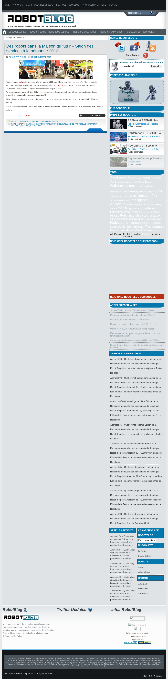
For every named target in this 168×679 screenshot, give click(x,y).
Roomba (149, 223)
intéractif (91, 124)
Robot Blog (43, 18)
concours (125, 192)
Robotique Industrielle (55, 662)
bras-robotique (141, 181)
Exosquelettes (17, 32)
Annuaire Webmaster (137, 636)
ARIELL (30, 124)
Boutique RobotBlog (67, 5)
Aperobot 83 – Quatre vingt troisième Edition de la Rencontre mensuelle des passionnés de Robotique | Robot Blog (135, 518)
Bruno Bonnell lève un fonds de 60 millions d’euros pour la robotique (136, 346)
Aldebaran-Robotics (125, 177)
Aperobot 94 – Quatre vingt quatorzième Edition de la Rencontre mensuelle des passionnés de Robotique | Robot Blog (135, 363)
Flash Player (116, 236)
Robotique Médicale (134, 215)
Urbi (132, 230)
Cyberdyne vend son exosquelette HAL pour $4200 (134, 340)
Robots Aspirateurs (152, 219)
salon (21, 81)
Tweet (27, 115)
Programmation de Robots (140, 208)
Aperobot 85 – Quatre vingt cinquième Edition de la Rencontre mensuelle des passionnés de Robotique (136, 457)
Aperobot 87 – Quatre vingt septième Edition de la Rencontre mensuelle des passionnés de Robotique (135, 392)
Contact (113, 5)
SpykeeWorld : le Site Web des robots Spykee (132, 310)
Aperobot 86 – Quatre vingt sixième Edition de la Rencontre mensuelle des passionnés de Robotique (135, 415)
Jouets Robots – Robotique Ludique (49, 32)
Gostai (140, 567)
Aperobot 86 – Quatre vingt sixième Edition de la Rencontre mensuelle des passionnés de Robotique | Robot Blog (135, 429)
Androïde (146, 178)
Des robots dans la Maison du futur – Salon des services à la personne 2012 (50, 48)
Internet (25, 126)
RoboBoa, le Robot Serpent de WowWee (129, 319)
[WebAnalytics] (137, 630)
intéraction (147, 204)
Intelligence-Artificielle (74, 124)
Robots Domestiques (84, 32)
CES (139, 186)
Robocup (144, 212)
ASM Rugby (143, 583)
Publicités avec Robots (125, 212)
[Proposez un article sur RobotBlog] (136, 104)
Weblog (20, 37)
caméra (130, 186)
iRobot (113, 208)
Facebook (135, 46)
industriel (114, 200)
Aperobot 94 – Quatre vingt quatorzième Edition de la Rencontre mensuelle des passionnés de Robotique (122, 540)
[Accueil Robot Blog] (4, 34)
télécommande (119, 230)
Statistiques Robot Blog (39, 5)
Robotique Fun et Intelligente (29, 662)
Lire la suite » (96, 115)
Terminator (137, 226)
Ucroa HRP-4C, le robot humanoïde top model (132, 329)
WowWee (152, 230)
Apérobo (156, 177)
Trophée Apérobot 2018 (138, 523)
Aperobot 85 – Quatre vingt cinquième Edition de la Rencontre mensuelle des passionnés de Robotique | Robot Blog (135, 472)
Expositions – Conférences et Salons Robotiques (95, 658)
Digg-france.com (137, 639)
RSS (151, 46)
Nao (121, 208)
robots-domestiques (131, 218)
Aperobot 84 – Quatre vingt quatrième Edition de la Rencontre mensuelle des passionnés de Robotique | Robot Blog (135, 495)
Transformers (155, 226)
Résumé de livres (144, 555)
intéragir (15, 126)
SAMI (39, 126)
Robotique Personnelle (139, 662)
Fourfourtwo (143, 588)
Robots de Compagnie (81, 664)
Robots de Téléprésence (105, 664)
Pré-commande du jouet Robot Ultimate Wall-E (132, 315)
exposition (151, 192)
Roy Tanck (146, 234)
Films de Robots (128, 658)
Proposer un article (94, 5)
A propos (18, 5)
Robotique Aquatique (136, 660)
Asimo (127, 182)
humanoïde (56, 124)
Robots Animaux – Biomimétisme (33, 664)
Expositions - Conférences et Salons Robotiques (34, 121)
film (160, 190)
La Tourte (142, 551)
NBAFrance (142, 593)
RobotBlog (119, 660)
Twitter (119, 46)
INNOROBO (124, 200)
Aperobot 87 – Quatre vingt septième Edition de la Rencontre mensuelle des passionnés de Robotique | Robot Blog (135, 406)
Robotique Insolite (77, 662)
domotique (61, 85)
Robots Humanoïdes (111, 32)
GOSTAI (133, 196)
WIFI (146, 231)
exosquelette (138, 191)
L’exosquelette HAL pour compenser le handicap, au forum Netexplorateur (135, 334)
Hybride (12, 660)
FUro (48, 124)
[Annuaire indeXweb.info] (137, 633)
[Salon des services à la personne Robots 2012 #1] (55, 69)
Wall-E (139, 230)
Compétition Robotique (44, 658)
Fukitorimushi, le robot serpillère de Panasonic (142, 122)
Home (7, 5)
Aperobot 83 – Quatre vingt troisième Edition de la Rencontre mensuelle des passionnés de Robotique (135, 504)
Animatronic (25, 658)
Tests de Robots (96, 666)
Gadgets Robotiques (119, 196)
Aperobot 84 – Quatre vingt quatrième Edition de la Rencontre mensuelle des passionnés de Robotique (136, 481)
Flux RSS (147, 675)
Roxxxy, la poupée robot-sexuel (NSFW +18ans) (133, 324)
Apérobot (117, 181)
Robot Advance (144, 572)
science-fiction (120, 226)
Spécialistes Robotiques (140, 32)
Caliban (116, 186)
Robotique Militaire (117, 662)
